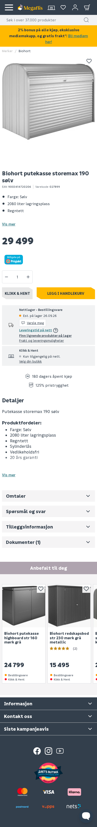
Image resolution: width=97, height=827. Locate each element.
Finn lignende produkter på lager (45, 335)
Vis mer (8, 224)
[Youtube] (60, 751)
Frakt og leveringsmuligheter (41, 340)
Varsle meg (35, 323)
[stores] (51, 7)
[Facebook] (37, 751)
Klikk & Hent (17, 293)
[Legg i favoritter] (89, 61)
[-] (6, 277)
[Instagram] (48, 751)
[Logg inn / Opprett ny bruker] (75, 7)
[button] (86, 20)
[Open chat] (86, 816)
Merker (7, 51)
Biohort (25, 51)
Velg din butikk (30, 361)
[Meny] (9, 7)
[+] (28, 277)
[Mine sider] (63, 7)
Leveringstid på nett (35, 330)
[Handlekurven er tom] (87, 7)
